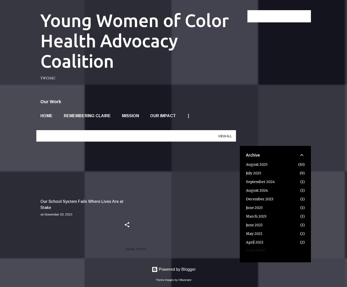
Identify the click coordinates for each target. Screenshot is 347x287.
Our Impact (163, 116)
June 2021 (254, 225)
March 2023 (256, 216)
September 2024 (260, 181)
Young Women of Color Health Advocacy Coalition (134, 40)
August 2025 (257, 164)
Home (46, 116)
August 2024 (257, 190)
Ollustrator (185, 279)
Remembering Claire (87, 116)
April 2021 (254, 242)
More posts (136, 249)
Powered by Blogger (177, 269)
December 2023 (259, 199)
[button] (127, 225)
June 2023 (254, 207)
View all (225, 136)
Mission (130, 116)
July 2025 (253, 173)
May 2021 (254, 233)
